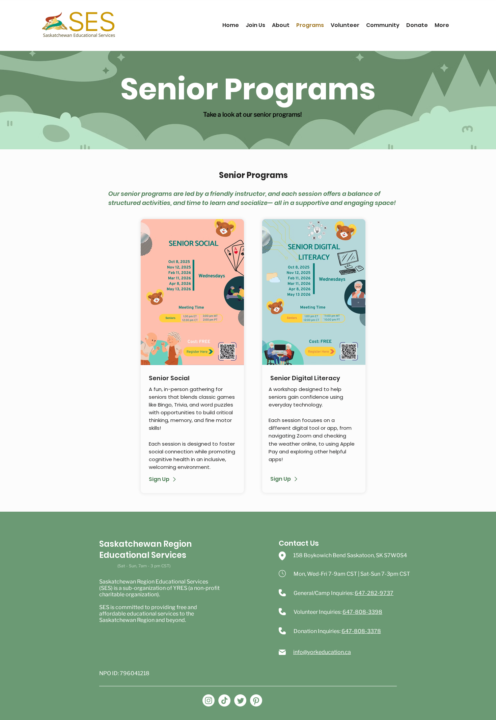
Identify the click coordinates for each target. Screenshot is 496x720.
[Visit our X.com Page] (240, 700)
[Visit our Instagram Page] (208, 700)
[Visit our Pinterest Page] (256, 700)
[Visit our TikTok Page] (224, 700)
